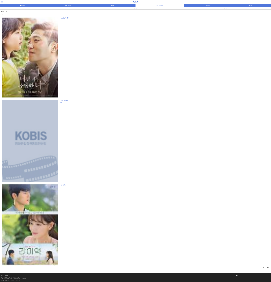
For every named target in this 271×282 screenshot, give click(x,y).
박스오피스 (22, 5)
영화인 (135, 8)
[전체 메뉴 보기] (2, 2)
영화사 (225, 8)
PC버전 (6, 275)
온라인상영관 (208, 5)
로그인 (2, 275)
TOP (237, 275)
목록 (268, 267)
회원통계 (251, 5)
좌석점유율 (114, 5)
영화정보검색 (159, 5)
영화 (46, 8)
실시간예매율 (68, 5)
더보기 (264, 267)
